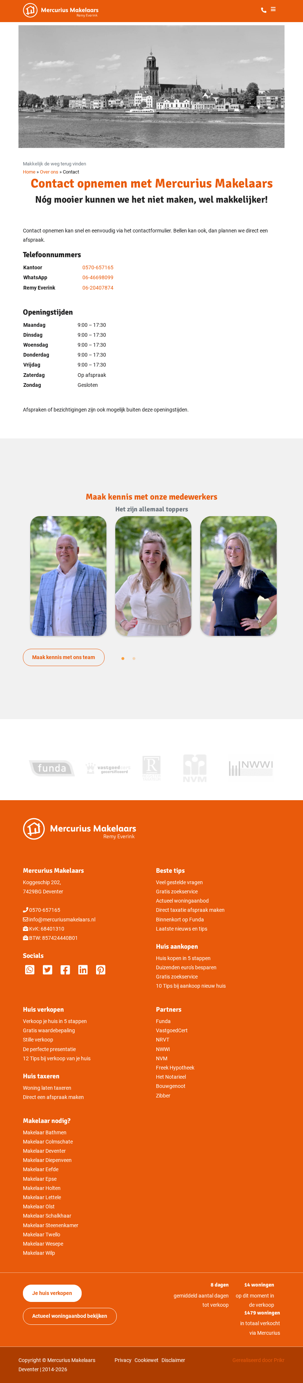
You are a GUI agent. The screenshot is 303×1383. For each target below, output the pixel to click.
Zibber (163, 1096)
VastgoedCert (172, 1030)
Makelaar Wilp (39, 1253)
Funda (163, 1021)
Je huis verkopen (52, 1293)
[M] (101, 970)
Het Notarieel (171, 1077)
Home (29, 172)
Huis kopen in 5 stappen (183, 958)
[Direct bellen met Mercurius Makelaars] (265, 10)
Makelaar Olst (39, 1207)
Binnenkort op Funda (180, 920)
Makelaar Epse (40, 1179)
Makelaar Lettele (42, 1197)
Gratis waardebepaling (49, 1030)
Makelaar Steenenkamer (50, 1225)
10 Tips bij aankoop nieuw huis (191, 986)
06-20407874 (97, 288)
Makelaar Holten (42, 1188)
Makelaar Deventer (44, 1151)
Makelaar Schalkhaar (47, 1216)
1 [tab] (123, 658)
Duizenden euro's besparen (186, 967)
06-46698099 (97, 277)
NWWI (163, 1049)
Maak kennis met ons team (63, 657)
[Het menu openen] (273, 11)
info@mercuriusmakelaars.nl (62, 920)
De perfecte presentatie (49, 1049)
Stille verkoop (38, 1040)
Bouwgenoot (170, 1086)
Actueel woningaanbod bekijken (69, 1316)
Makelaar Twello (41, 1235)
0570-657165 (97, 268)
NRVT (162, 1040)
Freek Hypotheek (175, 1068)
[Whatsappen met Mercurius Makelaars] (30, 970)
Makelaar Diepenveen (47, 1160)
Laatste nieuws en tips (181, 929)
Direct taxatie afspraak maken (190, 910)
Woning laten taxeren (47, 1088)
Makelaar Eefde (40, 1169)
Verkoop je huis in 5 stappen (55, 1021)
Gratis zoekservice (177, 892)
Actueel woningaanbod (182, 901)
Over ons (49, 172)
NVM (161, 1058)
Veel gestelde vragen (179, 882)
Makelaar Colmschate (48, 1142)
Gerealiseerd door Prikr (258, 1360)
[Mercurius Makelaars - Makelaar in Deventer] (78, 10)
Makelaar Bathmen (45, 1133)
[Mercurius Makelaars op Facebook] (65, 970)
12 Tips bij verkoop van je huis (57, 1058)
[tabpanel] (68, 576)
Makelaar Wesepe (43, 1244)
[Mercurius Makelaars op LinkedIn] (83, 970)
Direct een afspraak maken (53, 1097)
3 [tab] (134, 658)
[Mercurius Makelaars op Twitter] (47, 970)
